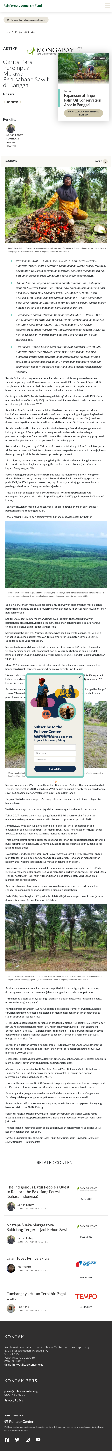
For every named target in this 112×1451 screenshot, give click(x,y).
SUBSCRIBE (55, 768)
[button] (55, 731)
